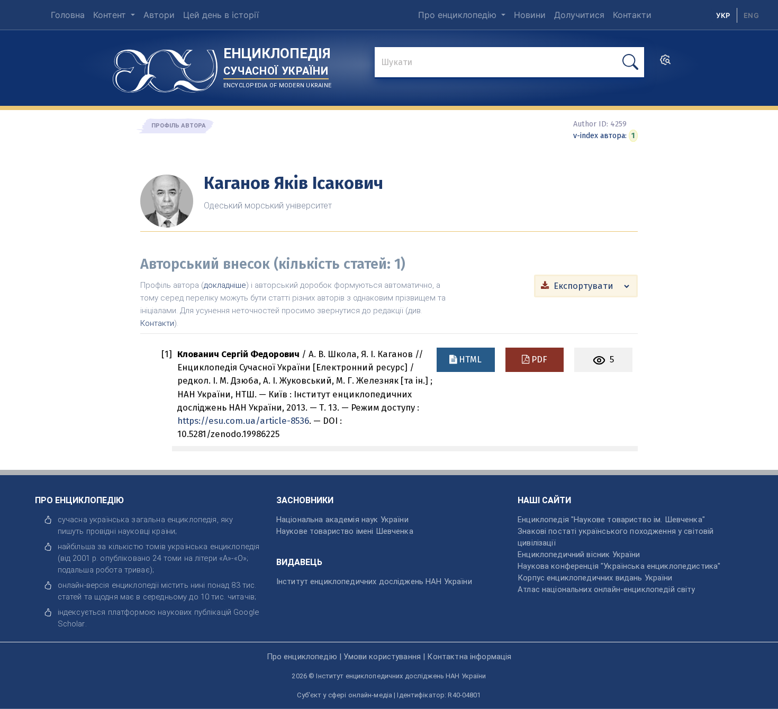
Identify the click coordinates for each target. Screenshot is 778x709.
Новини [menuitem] (530, 15)
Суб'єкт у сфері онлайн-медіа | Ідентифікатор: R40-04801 (389, 695)
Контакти (157, 323)
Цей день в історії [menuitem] (221, 15)
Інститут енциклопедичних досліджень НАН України (374, 581)
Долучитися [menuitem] (579, 15)
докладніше (225, 285)
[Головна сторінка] (165, 67)
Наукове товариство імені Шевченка (344, 531)
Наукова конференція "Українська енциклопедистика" (619, 566)
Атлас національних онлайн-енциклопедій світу (606, 589)
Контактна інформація (469, 656)
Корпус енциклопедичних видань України (595, 578)
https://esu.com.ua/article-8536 (243, 420)
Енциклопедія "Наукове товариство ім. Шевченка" (611, 519)
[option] (751, 15)
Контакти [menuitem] (632, 15)
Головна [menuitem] (68, 15)
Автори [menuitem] (159, 15)
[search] (665, 62)
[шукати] (630, 62)
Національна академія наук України (342, 519)
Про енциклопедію (458, 15)
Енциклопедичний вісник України (579, 554)
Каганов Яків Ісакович (293, 183)
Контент (111, 15)
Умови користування (382, 656)
